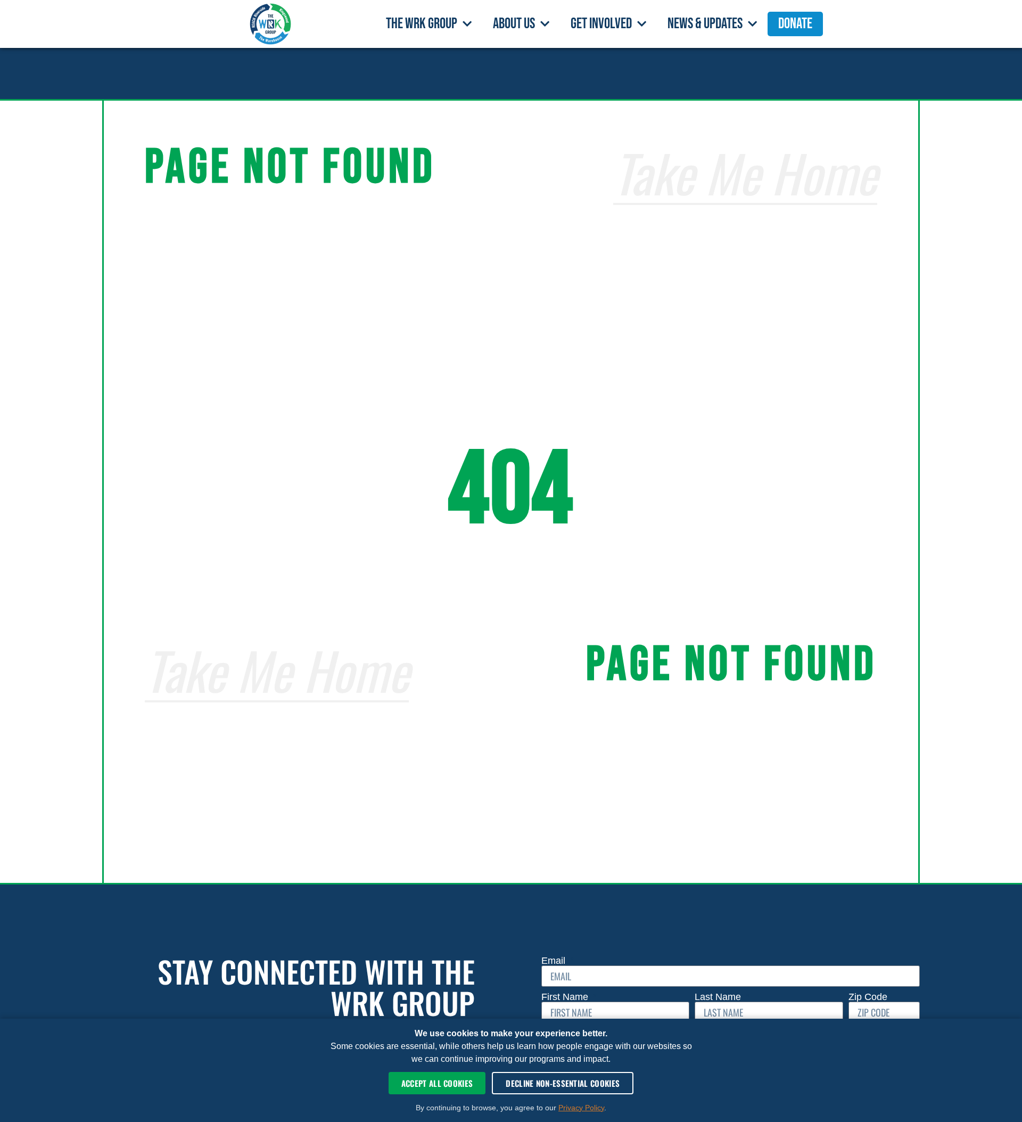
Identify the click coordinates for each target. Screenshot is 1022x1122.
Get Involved (601, 23)
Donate (795, 23)
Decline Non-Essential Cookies (563, 1083)
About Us (514, 23)
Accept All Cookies (437, 1083)
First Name (566, 997)
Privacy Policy (581, 1108)
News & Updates (705, 23)
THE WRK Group (421, 23)
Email (554, 960)
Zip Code (867, 997)
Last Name (719, 997)
